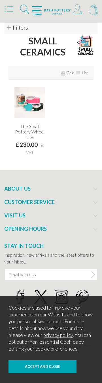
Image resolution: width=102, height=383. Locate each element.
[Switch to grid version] (63, 72)
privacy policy (58, 335)
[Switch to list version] (78, 72)
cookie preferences (56, 349)
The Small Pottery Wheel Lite (29, 131)
